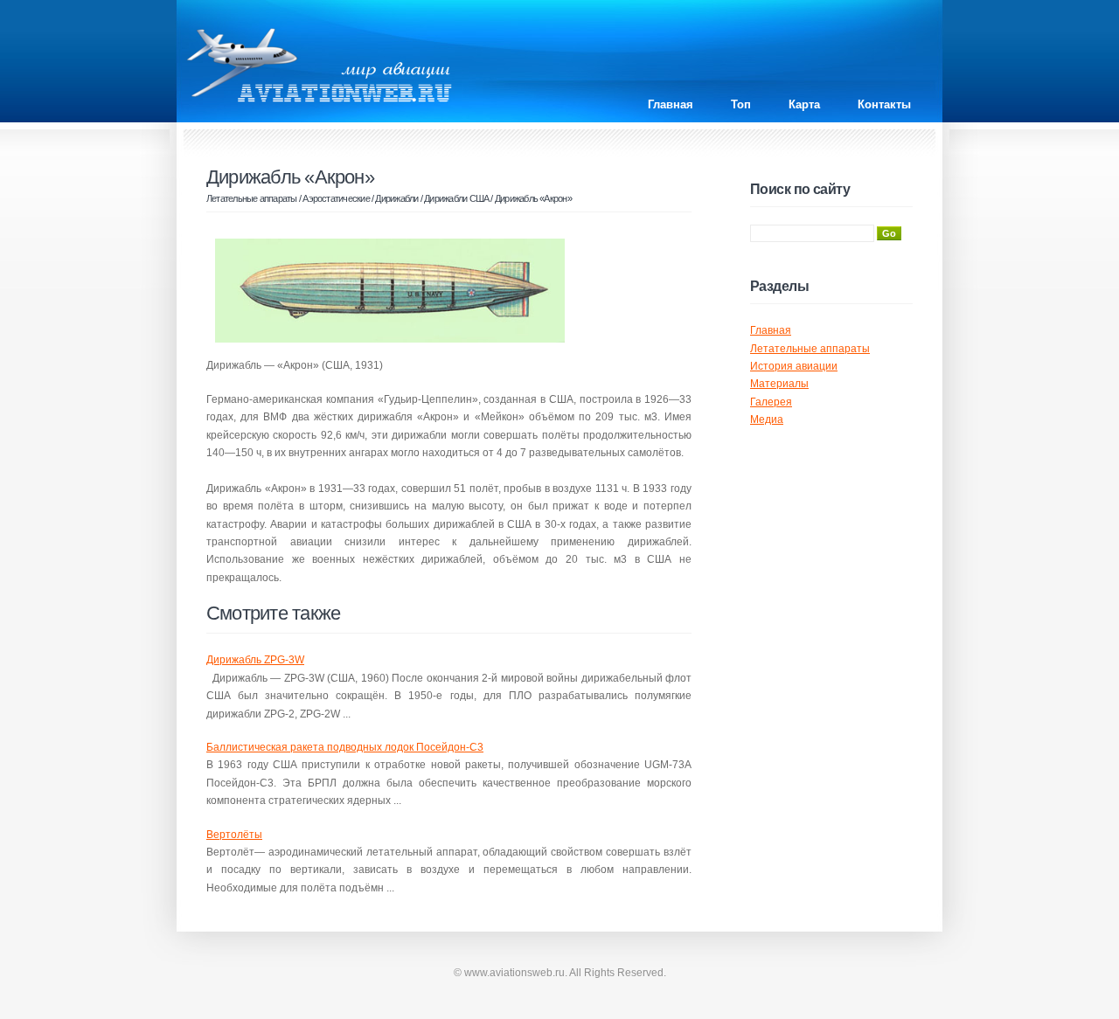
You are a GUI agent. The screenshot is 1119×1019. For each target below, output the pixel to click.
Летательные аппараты (251, 198)
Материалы (779, 384)
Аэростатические (335, 198)
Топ (741, 104)
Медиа (766, 419)
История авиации (794, 366)
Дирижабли (396, 198)
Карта (804, 104)
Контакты (884, 104)
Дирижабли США (456, 198)
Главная (670, 104)
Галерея (771, 402)
